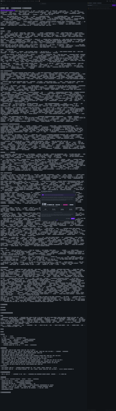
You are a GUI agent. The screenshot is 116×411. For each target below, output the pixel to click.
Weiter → (73, 218)
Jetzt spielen (68, 218)
